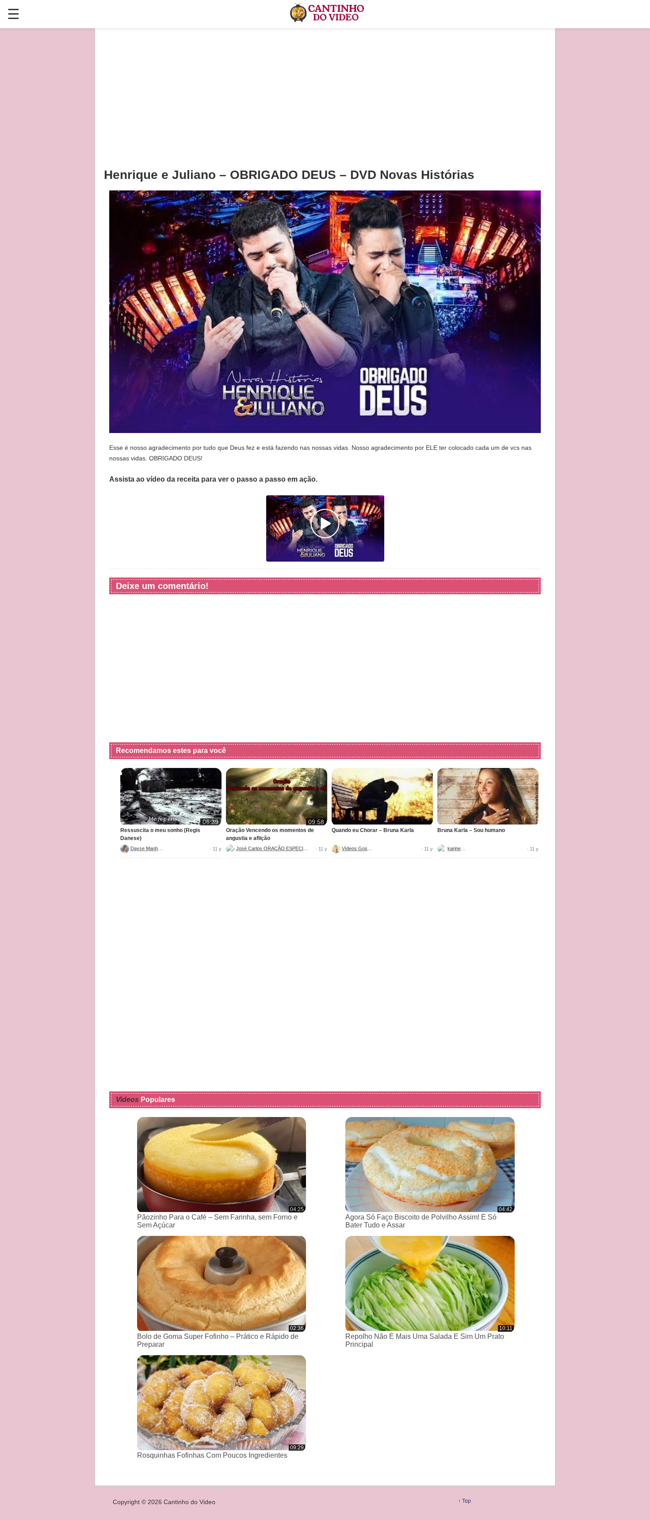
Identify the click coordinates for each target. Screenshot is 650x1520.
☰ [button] (13, 14)
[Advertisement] (325, 98)
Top (466, 1501)
